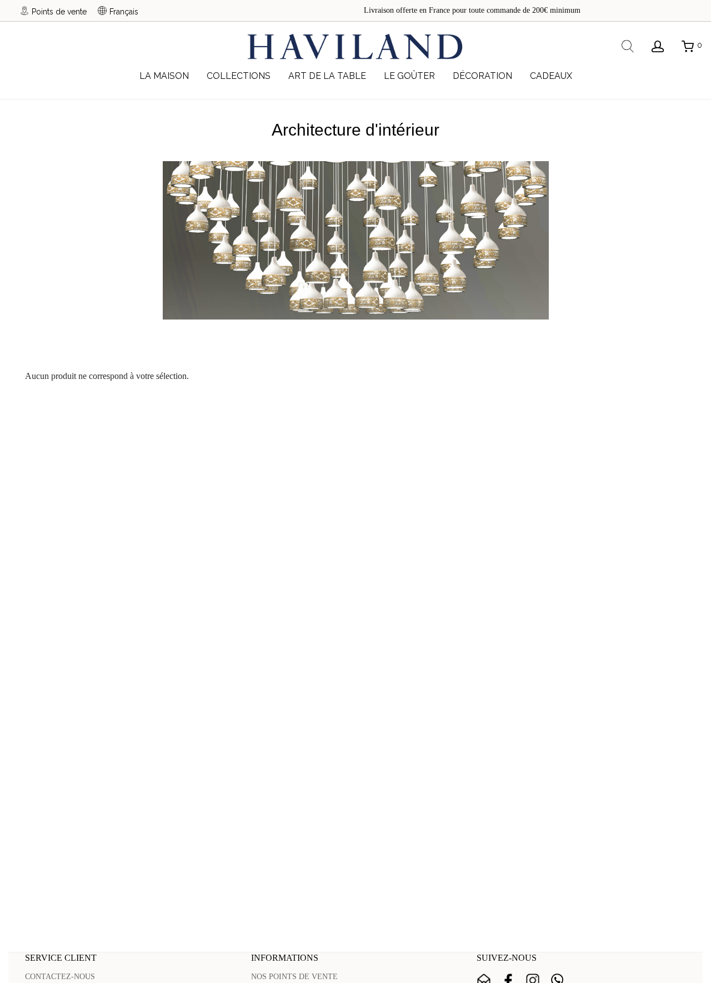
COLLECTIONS (239, 76)
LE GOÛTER (409, 76)
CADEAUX (551, 76)
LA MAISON (164, 76)
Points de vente (59, 11)
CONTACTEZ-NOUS (60, 976)
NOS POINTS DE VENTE (294, 976)
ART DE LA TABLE (327, 76)
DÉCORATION (482, 76)
